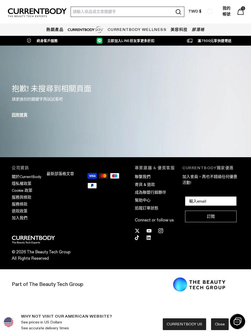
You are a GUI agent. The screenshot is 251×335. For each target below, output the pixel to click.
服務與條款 (21, 197)
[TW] (210, 11)
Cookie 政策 (22, 190)
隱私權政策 (21, 183)
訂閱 (211, 216)
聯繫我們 (143, 176)
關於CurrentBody (26, 176)
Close (220, 324)
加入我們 (19, 218)
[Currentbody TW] (37, 13)
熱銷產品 (54, 29)
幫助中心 (143, 200)
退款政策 (19, 211)
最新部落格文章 (60, 173)
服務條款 (19, 204)
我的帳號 (226, 11)
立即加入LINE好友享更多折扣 (130, 41)
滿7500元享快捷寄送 (214, 41)
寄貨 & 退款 (145, 184)
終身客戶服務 (47, 41)
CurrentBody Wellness (137, 29)
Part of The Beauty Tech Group (47, 284)
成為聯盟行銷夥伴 (150, 192)
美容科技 (179, 29)
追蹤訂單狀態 (146, 208)
